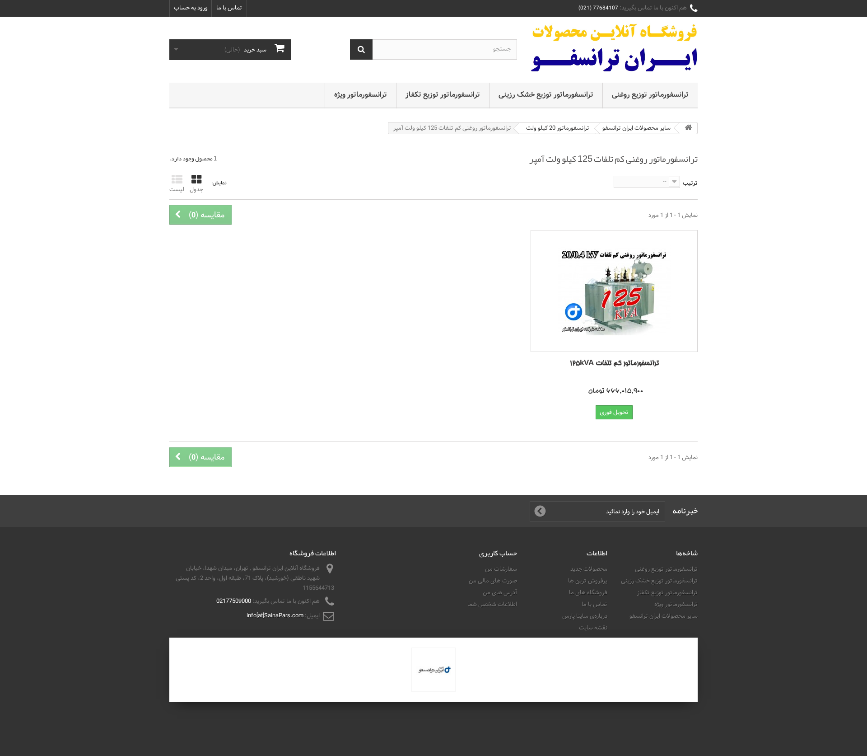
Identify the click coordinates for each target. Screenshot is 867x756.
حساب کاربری (498, 553)
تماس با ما (229, 8)
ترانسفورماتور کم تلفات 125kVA (614, 363)
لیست (176, 189)
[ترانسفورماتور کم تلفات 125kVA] (614, 291)
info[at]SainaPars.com (275, 615)
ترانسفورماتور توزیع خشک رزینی (546, 95)
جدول (196, 189)
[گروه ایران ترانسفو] (433, 669)
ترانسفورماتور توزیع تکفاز (443, 95)
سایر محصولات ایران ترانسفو (663, 616)
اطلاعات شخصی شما (492, 604)
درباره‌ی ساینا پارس (584, 616)
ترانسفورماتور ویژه (360, 95)
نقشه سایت (593, 628)
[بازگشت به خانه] (688, 128)
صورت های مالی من (493, 581)
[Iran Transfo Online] (614, 47)
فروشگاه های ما (588, 592)
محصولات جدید (588, 569)
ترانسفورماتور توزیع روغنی (650, 95)
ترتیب (690, 183)
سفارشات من (501, 569)
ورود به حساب (191, 8)
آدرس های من (500, 592)
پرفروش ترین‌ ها (587, 581)
